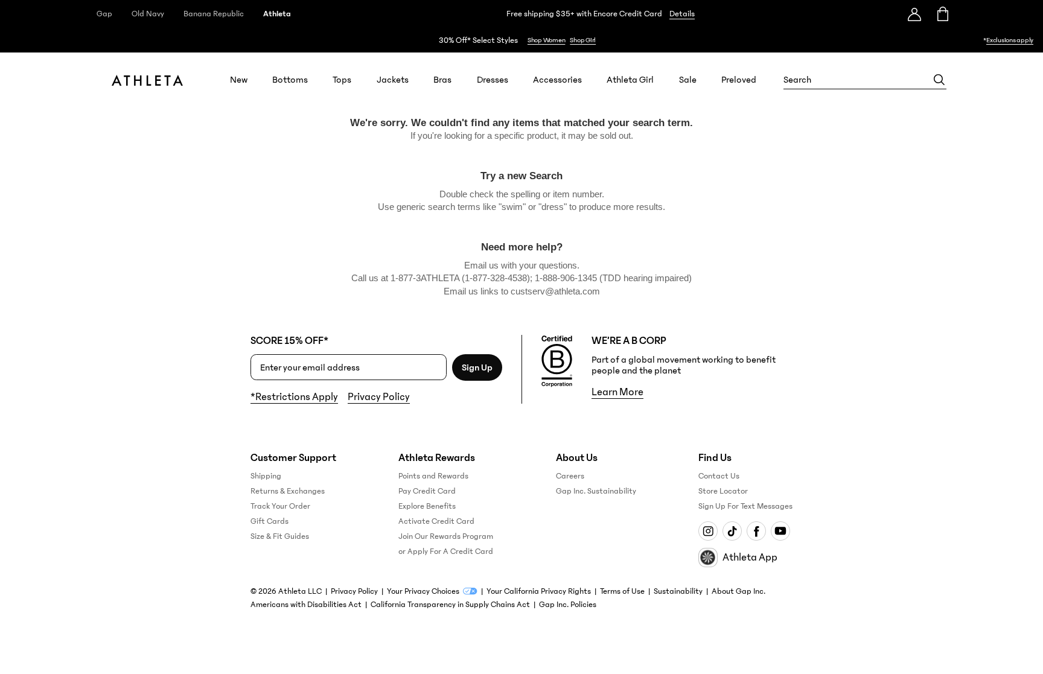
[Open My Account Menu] (914, 14)
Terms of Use (622, 591)
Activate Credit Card (436, 521)
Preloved (738, 79)
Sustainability (678, 591)
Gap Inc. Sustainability (596, 491)
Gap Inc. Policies (567, 604)
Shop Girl (583, 40)
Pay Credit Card (427, 491)
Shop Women (547, 40)
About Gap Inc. (738, 591)
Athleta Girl (630, 79)
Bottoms (290, 79)
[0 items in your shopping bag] (942, 14)
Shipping (265, 476)
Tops (342, 79)
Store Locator (723, 491)
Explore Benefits (427, 506)
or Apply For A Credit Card (445, 551)
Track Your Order (280, 506)
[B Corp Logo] (556, 361)
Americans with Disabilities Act (306, 604)
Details (682, 14)
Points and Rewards (433, 476)
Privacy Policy (379, 397)
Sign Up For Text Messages (745, 506)
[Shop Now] (521, 40)
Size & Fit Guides (279, 536)
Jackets (393, 79)
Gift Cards (269, 521)
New (238, 79)
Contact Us (718, 476)
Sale (688, 79)
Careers (570, 476)
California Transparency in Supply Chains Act (450, 604)
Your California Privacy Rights (538, 591)
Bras (442, 79)
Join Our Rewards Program (445, 536)
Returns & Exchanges (287, 491)
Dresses (492, 79)
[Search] (939, 79)
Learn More (617, 392)
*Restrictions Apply (294, 397)
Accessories (557, 79)
